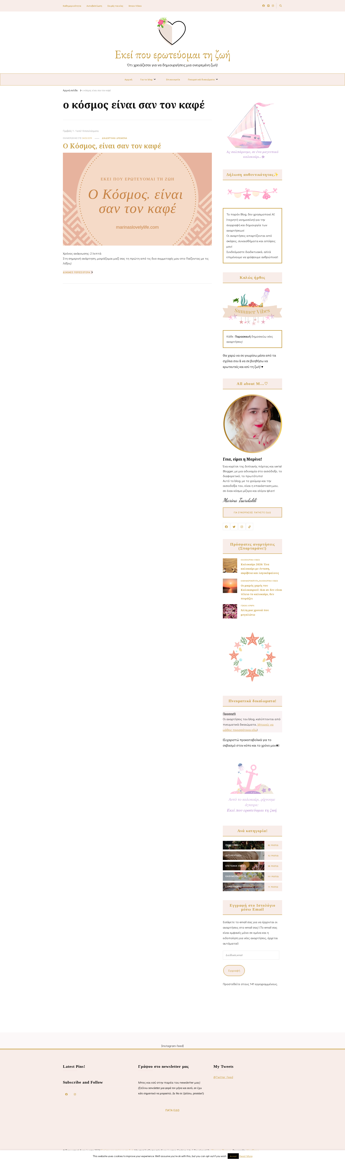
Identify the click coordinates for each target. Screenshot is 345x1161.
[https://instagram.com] (75, 1094)
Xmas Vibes (135, 5)
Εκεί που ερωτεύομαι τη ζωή (173, 54)
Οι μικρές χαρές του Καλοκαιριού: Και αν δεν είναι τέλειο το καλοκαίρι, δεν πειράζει (261, 592)
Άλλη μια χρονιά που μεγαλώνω (255, 612)
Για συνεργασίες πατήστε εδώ (252, 512)
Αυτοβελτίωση (94, 5)
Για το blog (146, 79)
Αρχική (128, 79)
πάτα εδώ (172, 1110)
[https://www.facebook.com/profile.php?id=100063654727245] (66, 1094)
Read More (245, 1156)
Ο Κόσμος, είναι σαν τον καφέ (112, 145)
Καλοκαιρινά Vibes (250, 559)
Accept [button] (233, 1156)
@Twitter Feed (223, 1077)
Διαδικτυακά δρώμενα (114, 138)
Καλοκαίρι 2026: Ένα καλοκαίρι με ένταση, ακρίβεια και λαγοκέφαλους (260, 568)
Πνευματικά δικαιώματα (201, 79)
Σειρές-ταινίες (115, 5)
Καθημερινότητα (72, 5)
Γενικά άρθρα (247, 605)
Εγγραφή (234, 970)
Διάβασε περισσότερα (76, 272)
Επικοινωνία (173, 79)
